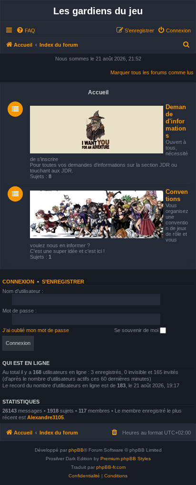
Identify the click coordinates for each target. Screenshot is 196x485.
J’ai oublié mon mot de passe (35, 330)
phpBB (76, 450)
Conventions (177, 195)
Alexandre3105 (45, 417)
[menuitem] (25, 30)
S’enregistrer (63, 281)
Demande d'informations (176, 121)
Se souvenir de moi (137, 330)
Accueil (98, 92)
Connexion (18, 281)
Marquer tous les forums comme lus (152, 72)
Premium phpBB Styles (125, 458)
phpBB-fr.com (111, 467)
